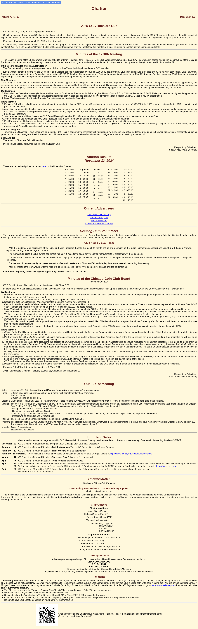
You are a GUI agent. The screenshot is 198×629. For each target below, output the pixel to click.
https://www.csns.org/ (166, 466)
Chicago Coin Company (99, 214)
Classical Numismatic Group (99, 223)
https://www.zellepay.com (164, 585)
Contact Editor (53, 2)
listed (44, 166)
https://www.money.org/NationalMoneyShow (131, 454)
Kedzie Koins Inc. (99, 220)
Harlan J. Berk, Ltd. (99, 217)
